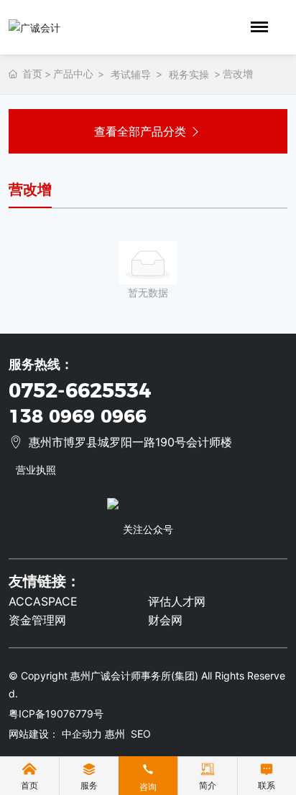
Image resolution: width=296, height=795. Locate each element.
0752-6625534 (80, 390)
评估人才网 (176, 601)
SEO (141, 734)
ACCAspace (43, 601)
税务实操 (189, 74)
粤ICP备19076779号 (56, 713)
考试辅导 (131, 74)
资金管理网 (37, 620)
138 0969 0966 (78, 416)
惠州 (115, 734)
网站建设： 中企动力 (55, 734)
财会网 (165, 620)
